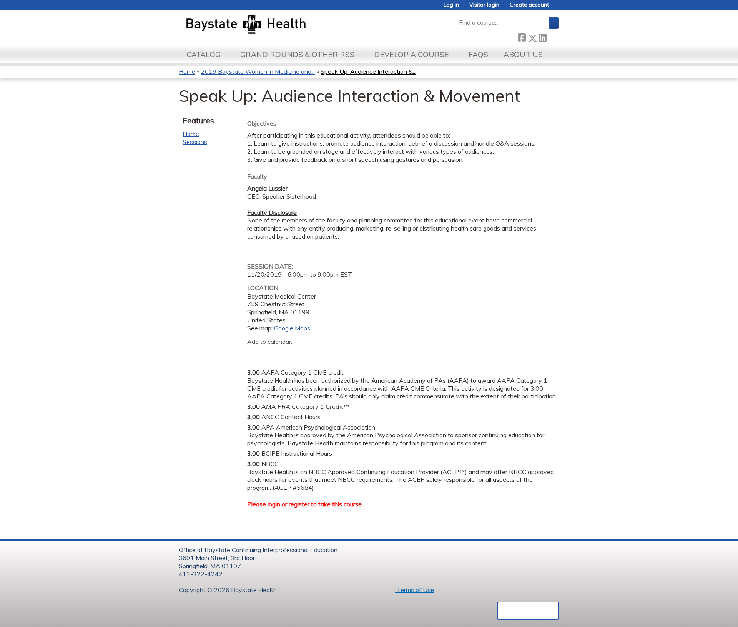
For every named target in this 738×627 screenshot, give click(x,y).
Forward (553, 36)
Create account (529, 5)
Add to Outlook (308, 353)
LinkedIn (542, 36)
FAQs (478, 54)
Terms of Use (414, 590)
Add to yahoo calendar (272, 353)
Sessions (195, 142)
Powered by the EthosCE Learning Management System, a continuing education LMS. (528, 611)
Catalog (203, 54)
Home (187, 71)
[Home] (282, 25)
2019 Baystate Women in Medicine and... (258, 71)
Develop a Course (411, 54)
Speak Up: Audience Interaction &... (368, 71)
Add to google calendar (255, 353)
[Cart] (557, 7)
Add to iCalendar (290, 353)
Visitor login (484, 5)
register (299, 504)
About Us (523, 54)
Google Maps (292, 328)
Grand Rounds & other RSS (297, 54)
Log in (451, 5)
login (274, 504)
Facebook (521, 36)
